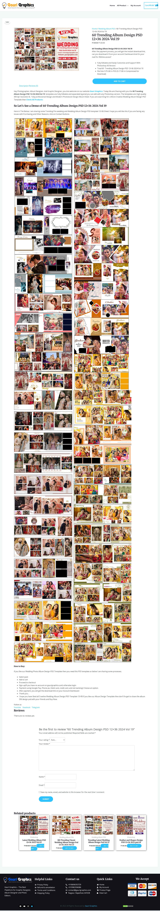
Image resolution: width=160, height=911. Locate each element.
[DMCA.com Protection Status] (128, 906)
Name (42, 777)
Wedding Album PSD (106, 29)
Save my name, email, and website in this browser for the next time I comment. (72, 792)
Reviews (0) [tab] (33, 86)
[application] (127, 5)
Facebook (26, 707)
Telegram (36, 707)
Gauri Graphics (91, 906)
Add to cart (119, 81)
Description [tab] (24, 86)
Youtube (18, 707)
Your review (44, 744)
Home (94, 29)
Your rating (44, 740)
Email (42, 785)
